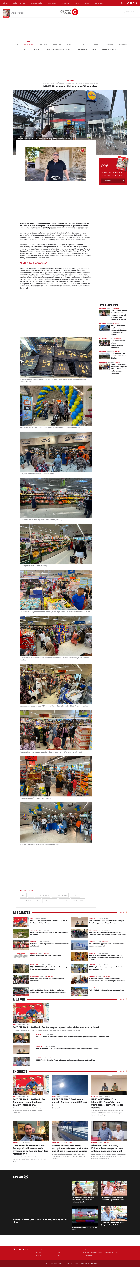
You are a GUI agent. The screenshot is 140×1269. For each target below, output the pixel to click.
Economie (57, 44)
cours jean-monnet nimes (30, 900)
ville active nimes (43, 895)
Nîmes (5, 3)
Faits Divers (83, 44)
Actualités (28, 44)
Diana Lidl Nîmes (78, 900)
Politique (43, 44)
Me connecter (129, 11)
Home (16, 44)
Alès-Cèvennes (19, 3)
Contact (45, 1263)
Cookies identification (71, 1263)
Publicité (37, 49)
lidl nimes (75, 895)
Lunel (87, 3)
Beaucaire (52, 3)
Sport (69, 44)
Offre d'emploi (109, 1250)
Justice (97, 44)
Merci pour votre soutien (89, 1263)
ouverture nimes (50, 900)
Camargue (65, 3)
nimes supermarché (60, 895)
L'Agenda (123, 44)
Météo (26, 49)
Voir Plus (121, 912)
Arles (77, 3)
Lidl (31, 895)
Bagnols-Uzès (36, 3)
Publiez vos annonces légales (58, 49)
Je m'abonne (107, 180)
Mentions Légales (56, 1263)
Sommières (99, 3)
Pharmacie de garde (109, 49)
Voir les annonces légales (86, 49)
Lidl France (64, 900)
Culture (109, 44)
